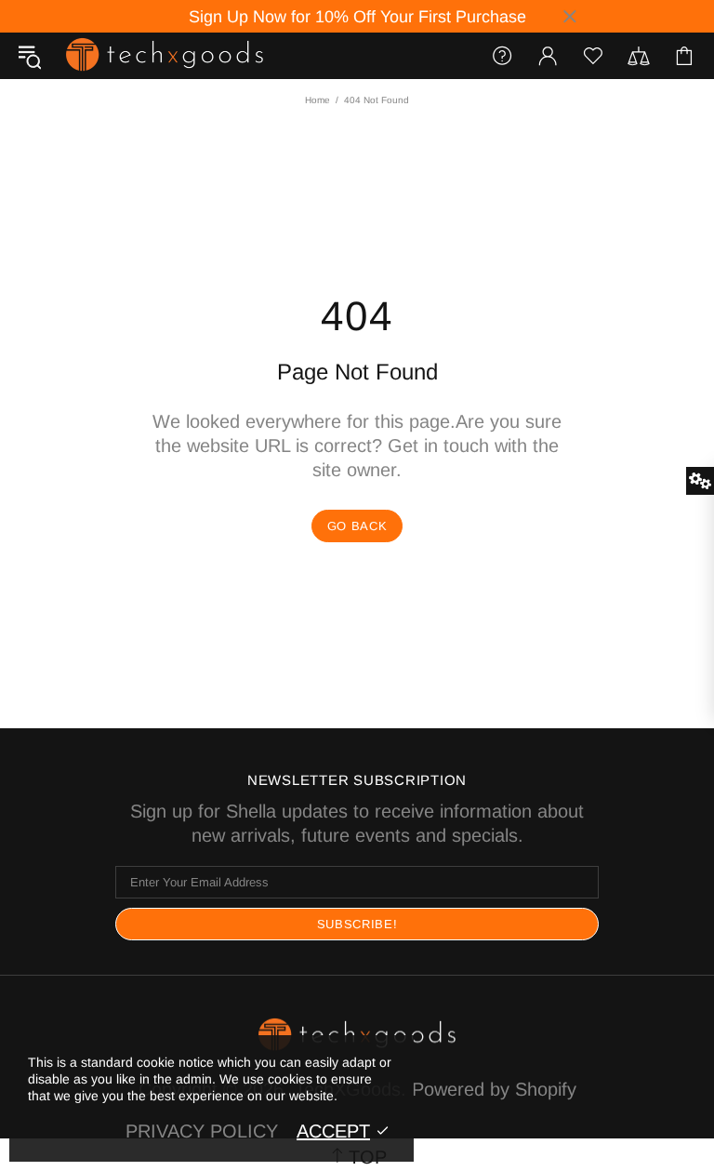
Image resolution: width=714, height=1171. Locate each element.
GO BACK (357, 526)
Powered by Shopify (494, 1089)
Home (317, 100)
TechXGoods (165, 55)
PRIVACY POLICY (202, 1131)
